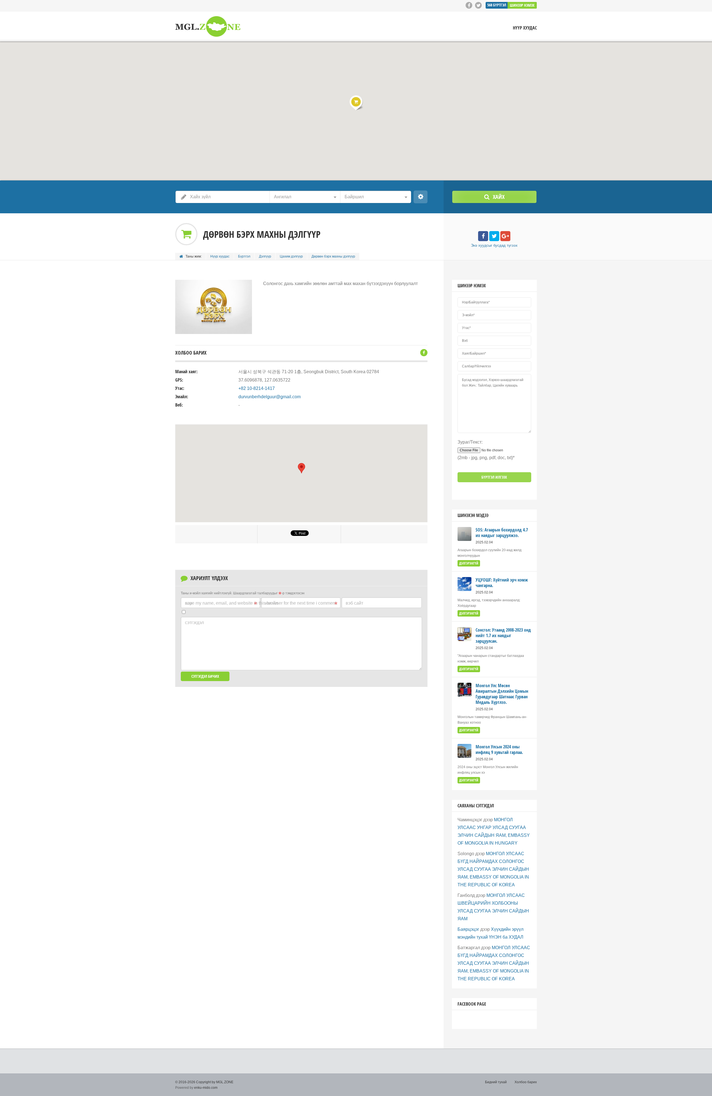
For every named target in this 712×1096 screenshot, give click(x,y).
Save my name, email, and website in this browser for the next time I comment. (261, 603)
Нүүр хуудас (525, 28)
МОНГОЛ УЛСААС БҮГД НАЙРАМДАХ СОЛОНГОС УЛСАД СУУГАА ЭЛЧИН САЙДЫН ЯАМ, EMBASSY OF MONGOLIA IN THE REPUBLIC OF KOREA (493, 869)
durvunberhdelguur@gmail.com (269, 396)
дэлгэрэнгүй (468, 563)
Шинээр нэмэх (522, 5)
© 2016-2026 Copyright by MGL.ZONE (204, 1082)
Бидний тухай (496, 1082)
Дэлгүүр (265, 256)
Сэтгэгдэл (194, 622)
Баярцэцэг (468, 929)
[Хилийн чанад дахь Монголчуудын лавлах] (207, 26)
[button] (356, 102)
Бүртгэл (244, 256)
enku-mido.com (205, 1088)
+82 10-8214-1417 (256, 388)
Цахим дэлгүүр (291, 256)
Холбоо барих (526, 1082)
